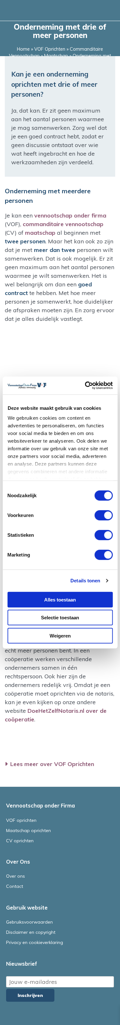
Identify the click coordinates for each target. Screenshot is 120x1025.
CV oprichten (20, 841)
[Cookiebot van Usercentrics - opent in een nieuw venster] (85, 385)
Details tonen (85, 580)
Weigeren (60, 635)
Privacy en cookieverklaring (34, 942)
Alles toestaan (60, 599)
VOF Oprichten (49, 49)
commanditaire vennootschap (63, 224)
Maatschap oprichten (28, 830)
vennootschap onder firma (70, 215)
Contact (14, 886)
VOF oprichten (21, 820)
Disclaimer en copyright (30, 932)
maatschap (40, 232)
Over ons (15, 876)
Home (23, 49)
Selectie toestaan (60, 617)
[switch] (103, 515)
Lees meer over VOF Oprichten (52, 764)
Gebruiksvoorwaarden (29, 922)
